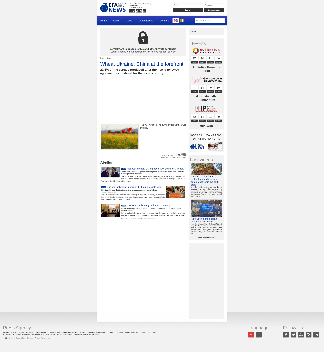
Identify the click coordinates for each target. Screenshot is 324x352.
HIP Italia (206, 125)
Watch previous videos (206, 237)
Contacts (164, 20)
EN (251, 334)
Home (103, 20)
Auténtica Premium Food (206, 69)
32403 (97, 334)
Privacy (37, 338)
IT (258, 334)
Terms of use (45, 338)
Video (129, 20)
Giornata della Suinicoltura (206, 98)
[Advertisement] (143, 103)
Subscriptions (145, 20)
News (116, 20)
